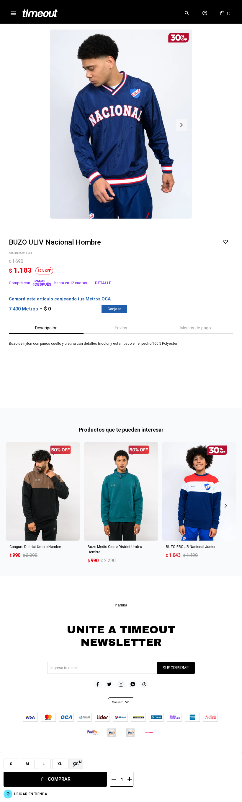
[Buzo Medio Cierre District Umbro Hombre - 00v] (121, 491)
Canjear (114, 309)
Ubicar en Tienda (30, 794)
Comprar (59, 779)
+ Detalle (101, 283)
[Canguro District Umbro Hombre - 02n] (43, 491)
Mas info (121, 702)
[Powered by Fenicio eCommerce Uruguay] (145, 750)
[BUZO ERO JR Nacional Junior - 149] (199, 491)
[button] (186, 13)
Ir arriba (121, 605)
